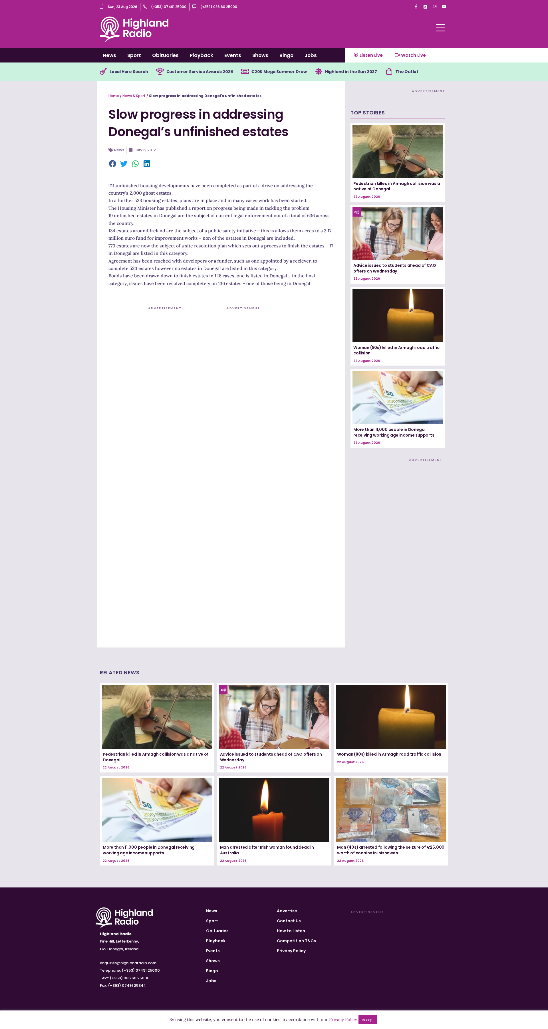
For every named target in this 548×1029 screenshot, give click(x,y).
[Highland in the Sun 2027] (318, 71)
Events (232, 55)
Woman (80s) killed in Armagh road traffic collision (396, 350)
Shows (260, 55)
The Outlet (406, 71)
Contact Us (289, 921)
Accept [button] (368, 1019)
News (109, 55)
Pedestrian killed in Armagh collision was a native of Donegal (396, 186)
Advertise (287, 911)
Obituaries (165, 55)
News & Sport (134, 95)
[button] (112, 164)
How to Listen (291, 931)
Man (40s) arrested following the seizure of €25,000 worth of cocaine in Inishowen (390, 850)
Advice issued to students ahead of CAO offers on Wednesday (394, 268)
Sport (134, 55)
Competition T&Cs (296, 941)
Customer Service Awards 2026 (199, 71)
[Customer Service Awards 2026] (160, 71)
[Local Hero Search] (103, 71)
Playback (201, 55)
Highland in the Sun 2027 (351, 71)
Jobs (311, 55)
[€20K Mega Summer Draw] (244, 71)
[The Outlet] (389, 71)
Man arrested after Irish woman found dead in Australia (267, 850)
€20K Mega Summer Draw (279, 71)
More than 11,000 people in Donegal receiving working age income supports (393, 432)
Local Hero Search (129, 71)
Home (113, 95)
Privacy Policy (291, 951)
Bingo (286, 55)
